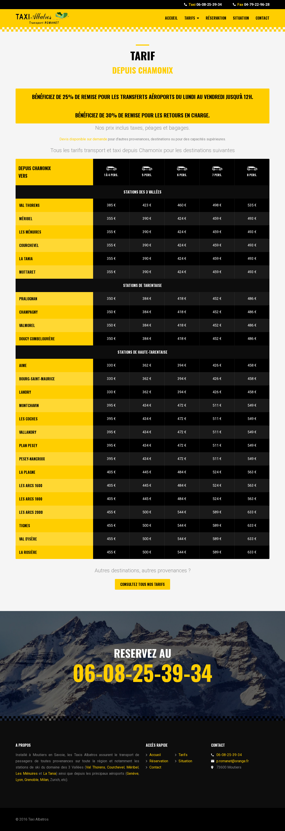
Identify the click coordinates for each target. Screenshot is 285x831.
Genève (132, 773)
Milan (44, 780)
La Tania (49, 773)
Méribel (132, 767)
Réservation (216, 18)
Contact (262, 18)
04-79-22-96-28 (253, 4)
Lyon (19, 780)
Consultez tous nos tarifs (142, 584)
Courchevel (115, 767)
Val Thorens (95, 767)
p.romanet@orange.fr (232, 761)
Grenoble (31, 780)
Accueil (171, 18)
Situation (241, 18)
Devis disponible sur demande (83, 139)
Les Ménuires (27, 773)
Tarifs (189, 18)
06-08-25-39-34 (205, 4)
